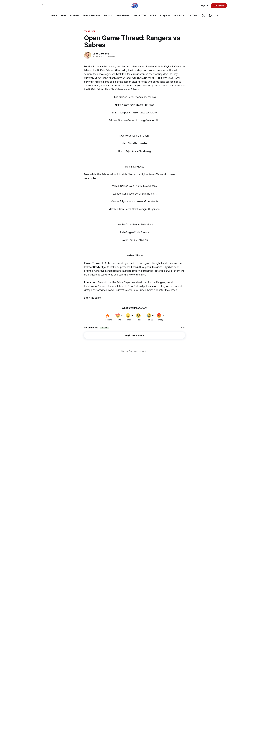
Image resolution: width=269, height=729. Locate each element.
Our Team (193, 15)
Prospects (165, 15)
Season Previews (91, 15)
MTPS (153, 15)
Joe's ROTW (139, 15)
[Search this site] (43, 5)
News (63, 15)
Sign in (204, 5)
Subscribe (219, 5)
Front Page (89, 31)
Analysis (74, 15)
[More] (217, 15)
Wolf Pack (179, 15)
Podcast (108, 15)
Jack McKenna (101, 53)
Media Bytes (122, 15)
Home (54, 15)
